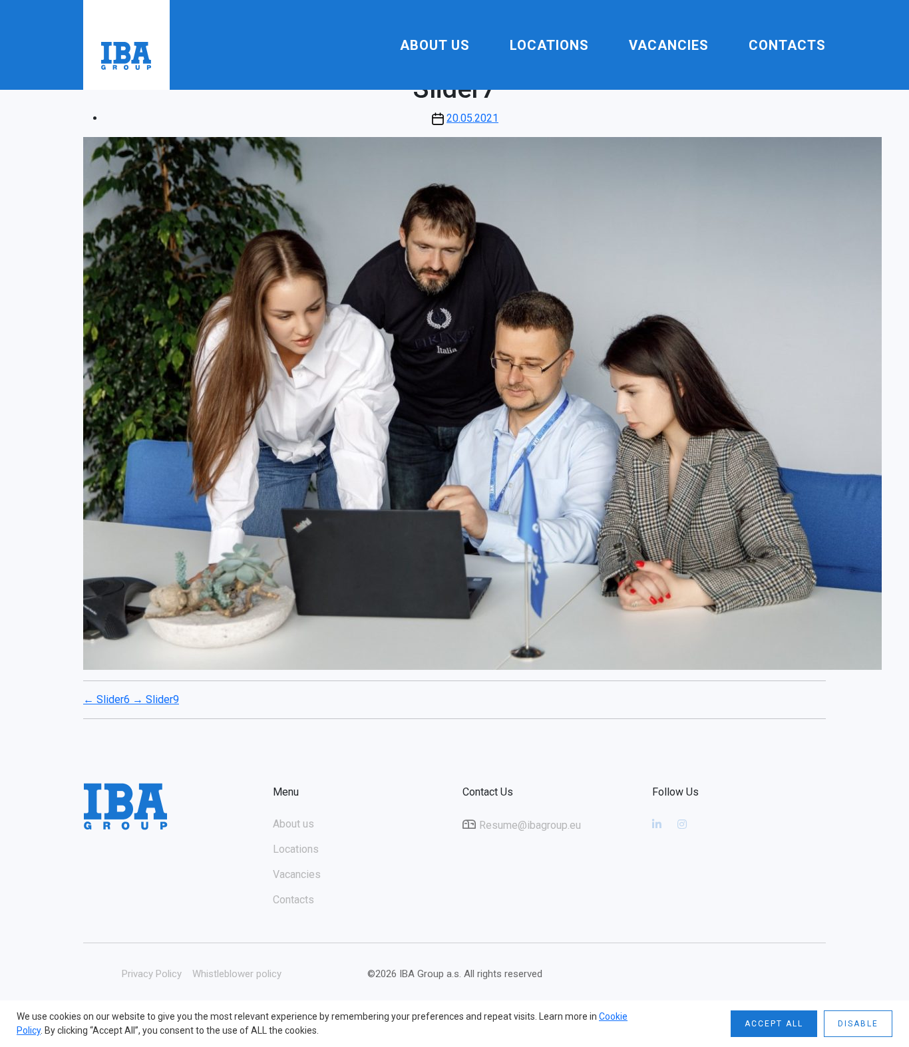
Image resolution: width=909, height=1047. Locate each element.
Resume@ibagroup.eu (530, 825)
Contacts (787, 45)
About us (435, 45)
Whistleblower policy (236, 974)
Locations (549, 45)
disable (858, 1023)
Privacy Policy (152, 974)
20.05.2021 (472, 118)
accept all (774, 1023)
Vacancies (669, 45)
